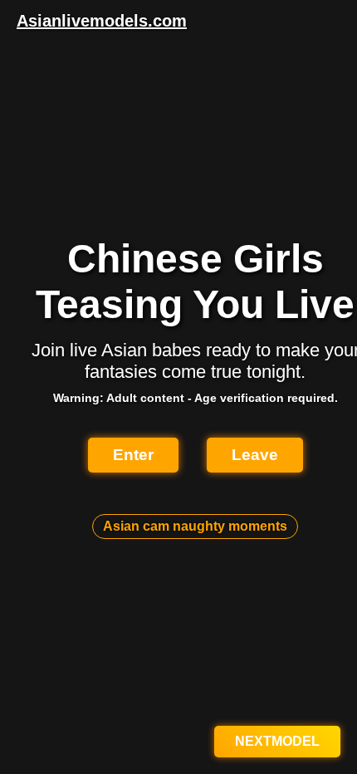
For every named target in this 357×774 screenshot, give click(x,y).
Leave (255, 454)
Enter (133, 454)
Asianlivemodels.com (102, 21)
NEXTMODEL (277, 741)
